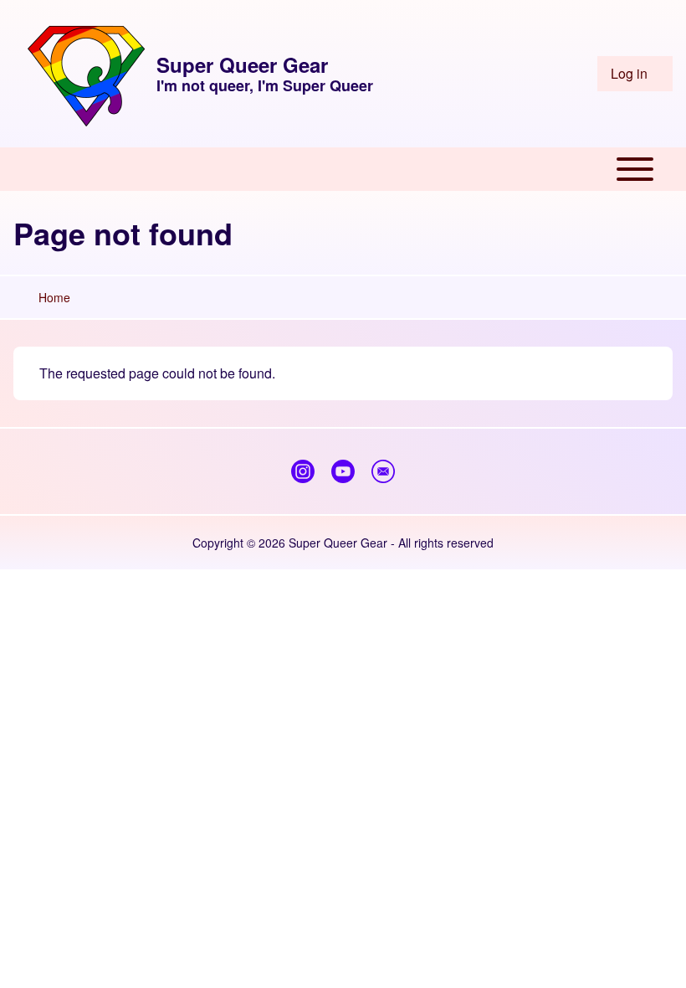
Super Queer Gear (242, 64)
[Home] (86, 73)
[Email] (383, 471)
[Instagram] (303, 471)
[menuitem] (635, 73)
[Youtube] (343, 471)
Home (54, 297)
